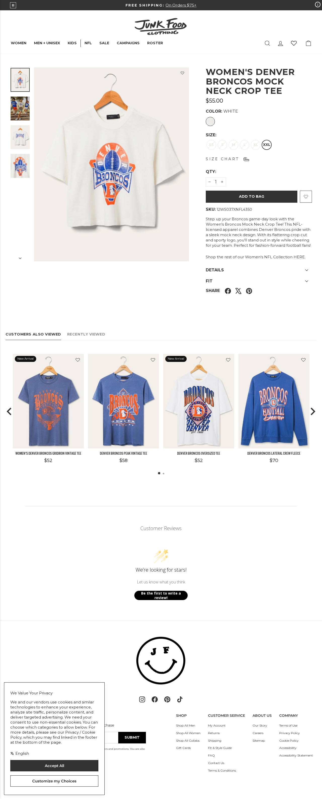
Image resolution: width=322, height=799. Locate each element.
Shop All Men (185, 725)
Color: (222, 111)
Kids (72, 43)
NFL (88, 43)
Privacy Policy (289, 733)
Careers (258, 733)
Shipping (214, 740)
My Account (217, 725)
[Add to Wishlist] (182, 74)
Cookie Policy (289, 740)
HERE (299, 257)
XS (211, 144)
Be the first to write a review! (161, 595)
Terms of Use (288, 725)
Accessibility (288, 748)
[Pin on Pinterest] (249, 291)
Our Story (260, 725)
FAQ (211, 755)
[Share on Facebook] (228, 291)
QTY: (223, 171)
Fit (209, 281)
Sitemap (259, 740)
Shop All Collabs (187, 740)
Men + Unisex (47, 43)
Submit (132, 737)
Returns (214, 733)
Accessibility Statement (296, 755)
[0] (294, 43)
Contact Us (216, 763)
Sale (104, 43)
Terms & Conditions (222, 770)
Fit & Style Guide (220, 748)
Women (18, 43)
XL (255, 144)
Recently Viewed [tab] (86, 334)
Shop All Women (188, 733)
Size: (211, 135)
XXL (266, 144)
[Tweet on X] (238, 291)
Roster (155, 43)
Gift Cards (183, 748)
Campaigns (128, 43)
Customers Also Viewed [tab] (33, 334)
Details (215, 270)
